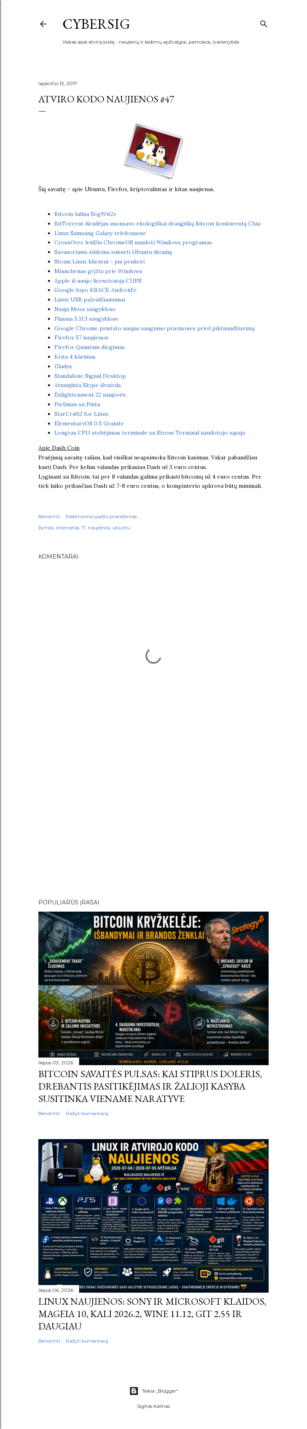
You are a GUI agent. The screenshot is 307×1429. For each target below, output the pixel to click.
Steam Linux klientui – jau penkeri (99, 261)
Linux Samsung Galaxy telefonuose (100, 233)
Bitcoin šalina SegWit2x (85, 214)
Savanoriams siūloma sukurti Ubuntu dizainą (113, 251)
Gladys (63, 366)
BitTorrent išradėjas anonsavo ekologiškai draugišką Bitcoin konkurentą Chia (157, 223)
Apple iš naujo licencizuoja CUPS (98, 280)
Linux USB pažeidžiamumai (89, 299)
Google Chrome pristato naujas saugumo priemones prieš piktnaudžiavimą (154, 328)
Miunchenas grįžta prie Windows (98, 271)
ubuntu (121, 528)
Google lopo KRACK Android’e (95, 289)
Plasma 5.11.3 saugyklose (86, 318)
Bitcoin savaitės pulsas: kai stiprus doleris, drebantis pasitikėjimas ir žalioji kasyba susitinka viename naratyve (150, 1086)
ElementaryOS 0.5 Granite (89, 423)
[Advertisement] (153, 823)
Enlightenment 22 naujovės (90, 394)
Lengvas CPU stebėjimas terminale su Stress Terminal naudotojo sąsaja (149, 432)
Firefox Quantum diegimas (89, 347)
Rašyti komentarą (87, 1113)
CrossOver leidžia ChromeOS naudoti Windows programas (133, 242)
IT (84, 528)
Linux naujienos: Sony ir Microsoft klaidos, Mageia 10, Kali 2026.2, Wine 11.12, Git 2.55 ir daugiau (152, 1313)
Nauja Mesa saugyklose (85, 309)
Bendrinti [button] (49, 516)
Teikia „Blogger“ (160, 1391)
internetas (67, 528)
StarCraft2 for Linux (81, 413)
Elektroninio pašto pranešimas (101, 516)
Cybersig (96, 23)
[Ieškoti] (264, 22)
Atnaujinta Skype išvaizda (87, 385)
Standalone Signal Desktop (90, 375)
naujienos (99, 528)
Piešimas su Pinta (77, 404)
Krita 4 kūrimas (75, 356)
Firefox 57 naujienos (81, 337)
